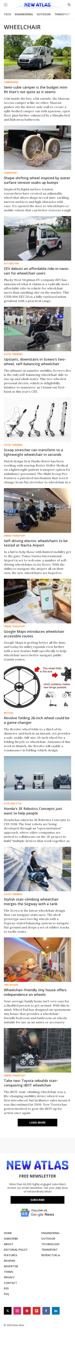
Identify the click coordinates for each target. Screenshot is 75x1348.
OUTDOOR (44, 14)
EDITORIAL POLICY (16, 1249)
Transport (11, 173)
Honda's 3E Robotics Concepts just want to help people (33, 810)
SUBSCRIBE (11, 1238)
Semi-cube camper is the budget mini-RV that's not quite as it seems (36, 89)
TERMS (8, 1272)
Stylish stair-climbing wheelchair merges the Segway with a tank (31, 901)
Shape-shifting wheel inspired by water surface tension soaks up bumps (37, 180)
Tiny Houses (11, 985)
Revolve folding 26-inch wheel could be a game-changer (36, 720)
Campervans (11, 82)
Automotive (11, 263)
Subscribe (37, 1200)
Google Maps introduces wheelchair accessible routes (34, 633)
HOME (8, 1233)
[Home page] (37, 6)
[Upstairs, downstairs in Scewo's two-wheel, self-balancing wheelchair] (37, 329)
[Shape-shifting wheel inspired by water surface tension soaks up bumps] (37, 147)
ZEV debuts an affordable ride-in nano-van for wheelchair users (36, 270)
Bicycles (8, 713)
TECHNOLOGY (50, 1244)
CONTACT (10, 1283)
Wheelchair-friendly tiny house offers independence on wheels (35, 992)
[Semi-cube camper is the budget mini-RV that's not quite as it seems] (37, 57)
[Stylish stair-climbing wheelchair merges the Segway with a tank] (37, 869)
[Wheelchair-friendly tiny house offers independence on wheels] (37, 959)
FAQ (6, 1294)
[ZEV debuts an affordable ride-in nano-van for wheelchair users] (37, 238)
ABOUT (8, 1244)
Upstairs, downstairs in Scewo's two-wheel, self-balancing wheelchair (35, 361)
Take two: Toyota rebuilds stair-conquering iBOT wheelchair (31, 1082)
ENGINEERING (24, 14)
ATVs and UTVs (13, 803)
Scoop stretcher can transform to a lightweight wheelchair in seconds (33, 452)
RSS (6, 1288)
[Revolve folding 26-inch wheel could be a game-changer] (37, 687)
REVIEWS (9, 1260)
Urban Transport (15, 536)
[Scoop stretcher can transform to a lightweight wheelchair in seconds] (37, 419)
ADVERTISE (11, 1266)
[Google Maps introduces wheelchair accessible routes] (37, 601)
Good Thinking (13, 354)
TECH (7, 14)
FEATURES (10, 1255)
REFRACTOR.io (50, 1255)
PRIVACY (9, 1277)
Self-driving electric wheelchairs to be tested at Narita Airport (36, 543)
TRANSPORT (62, 14)
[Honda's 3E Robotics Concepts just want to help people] (37, 778)
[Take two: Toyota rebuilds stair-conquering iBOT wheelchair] (37, 1050)
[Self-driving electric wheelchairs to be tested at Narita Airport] (37, 510)
